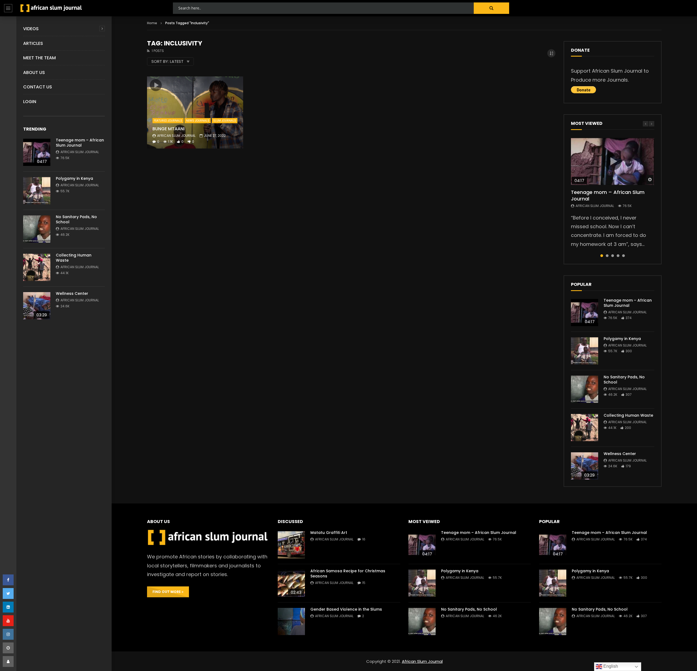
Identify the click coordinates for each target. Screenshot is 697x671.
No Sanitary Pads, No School (76, 219)
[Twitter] (8, 593)
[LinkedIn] (8, 607)
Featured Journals (168, 121)
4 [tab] (618, 255)
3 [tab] (612, 255)
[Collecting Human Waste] (36, 267)
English (610, 666)
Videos (31, 29)
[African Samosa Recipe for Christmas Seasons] (291, 583)
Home (152, 23)
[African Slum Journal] (51, 8)
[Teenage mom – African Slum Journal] (36, 152)
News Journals (197, 121)
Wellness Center (72, 293)
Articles (33, 43)
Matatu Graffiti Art (328, 532)
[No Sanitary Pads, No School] (36, 229)
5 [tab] (623, 255)
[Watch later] (8, 647)
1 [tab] (601, 255)
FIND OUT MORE (167, 591)
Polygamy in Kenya (74, 178)
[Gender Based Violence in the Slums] (291, 621)
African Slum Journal (79, 152)
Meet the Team (39, 58)
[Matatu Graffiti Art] (291, 544)
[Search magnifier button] (491, 8)
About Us (34, 72)
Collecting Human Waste (73, 257)
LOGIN (29, 101)
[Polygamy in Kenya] (36, 190)
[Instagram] (8, 634)
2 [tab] (607, 255)
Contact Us (37, 87)
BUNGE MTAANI (168, 129)
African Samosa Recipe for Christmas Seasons (347, 573)
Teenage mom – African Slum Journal (80, 142)
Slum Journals (224, 121)
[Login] (8, 661)
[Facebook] (8, 579)
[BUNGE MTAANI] (195, 112)
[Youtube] (8, 620)
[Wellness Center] (36, 305)
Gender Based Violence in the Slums (346, 609)
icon (156, 85)
